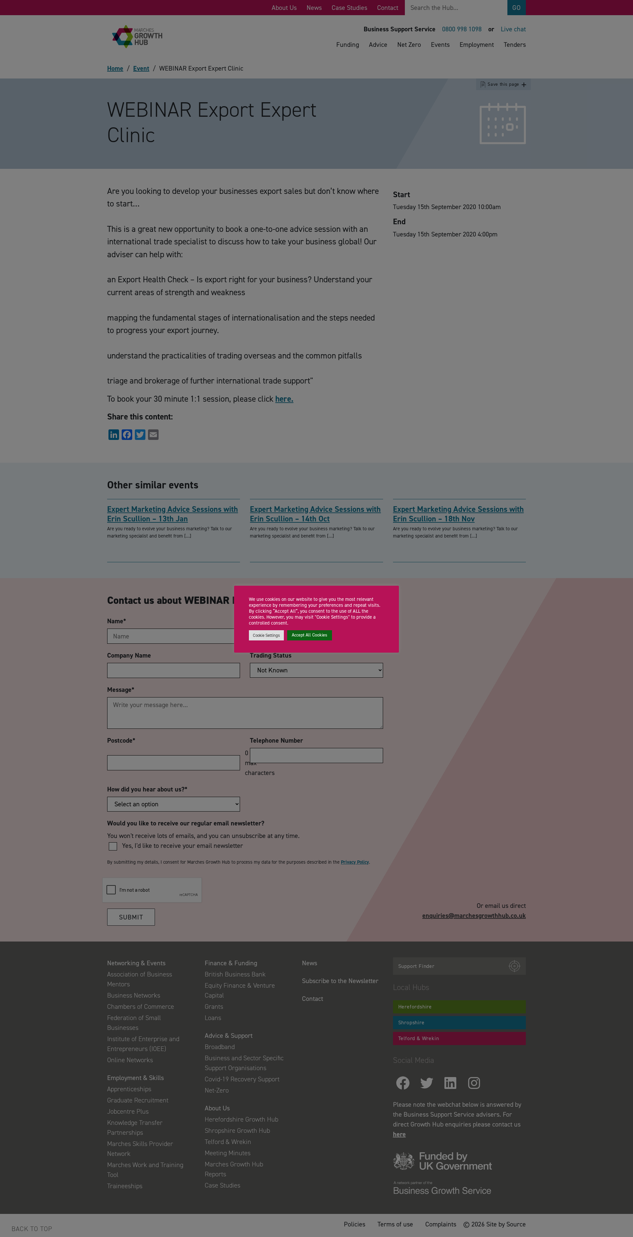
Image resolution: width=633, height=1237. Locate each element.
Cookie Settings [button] (266, 635)
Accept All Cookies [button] (309, 635)
